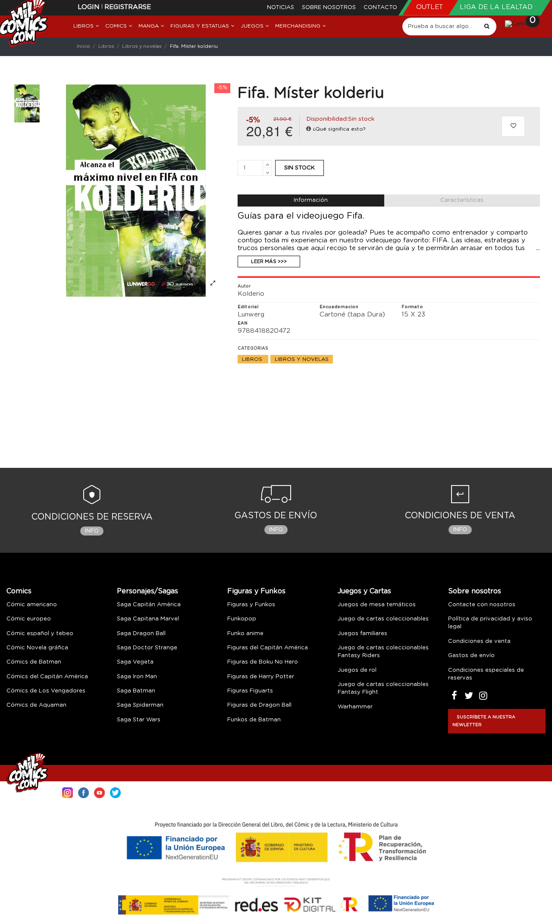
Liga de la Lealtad (496, 7)
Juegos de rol (357, 670)
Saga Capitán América (149, 605)
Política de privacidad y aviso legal (490, 623)
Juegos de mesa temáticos (377, 605)
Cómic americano (31, 605)
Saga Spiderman (140, 705)
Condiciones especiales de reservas (486, 674)
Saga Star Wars (138, 720)
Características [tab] (461, 200)
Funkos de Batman (254, 720)
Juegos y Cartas (364, 591)
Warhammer (355, 707)
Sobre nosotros (330, 7)
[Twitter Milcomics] (115, 792)
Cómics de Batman (33, 662)
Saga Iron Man (137, 677)
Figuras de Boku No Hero (262, 662)
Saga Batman (136, 691)
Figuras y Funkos (256, 591)
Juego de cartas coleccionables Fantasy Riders (383, 651)
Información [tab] (311, 200)
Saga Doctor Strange (147, 648)
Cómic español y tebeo (39, 633)
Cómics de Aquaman (36, 705)
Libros (253, 359)
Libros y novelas (302, 359)
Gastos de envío (471, 655)
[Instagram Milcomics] (67, 792)
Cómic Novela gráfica (37, 648)
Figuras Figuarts (250, 691)
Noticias (281, 7)
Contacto (380, 7)
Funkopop (241, 619)
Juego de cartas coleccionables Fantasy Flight (383, 688)
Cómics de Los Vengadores (45, 691)
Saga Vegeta (135, 662)
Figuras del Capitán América (267, 648)
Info (92, 531)
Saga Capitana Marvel (148, 619)
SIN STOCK (299, 168)
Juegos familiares (362, 633)
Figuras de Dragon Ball (259, 705)
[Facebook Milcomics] (83, 792)
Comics (18, 591)
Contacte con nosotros (481, 605)
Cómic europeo (28, 619)
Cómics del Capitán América (47, 677)
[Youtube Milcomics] (99, 792)
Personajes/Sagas (147, 591)
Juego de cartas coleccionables (383, 619)
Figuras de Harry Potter (260, 677)
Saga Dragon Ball (141, 633)
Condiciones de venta (479, 641)
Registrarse (127, 7)
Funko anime (245, 633)
